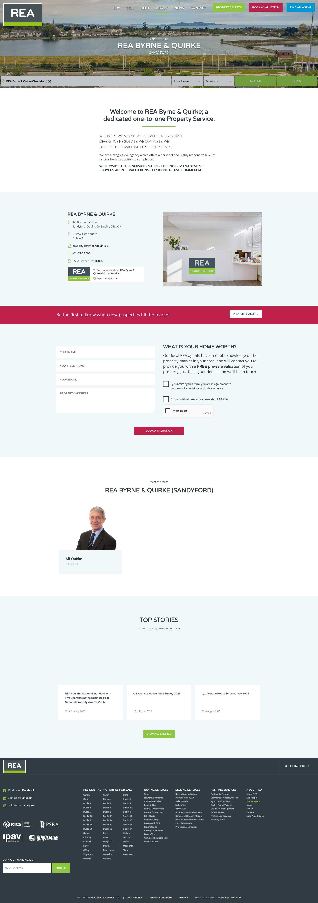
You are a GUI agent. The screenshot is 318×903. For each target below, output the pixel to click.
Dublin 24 (127, 829)
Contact (198, 8)
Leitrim (126, 837)
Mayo (86, 846)
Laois (105, 837)
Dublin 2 (87, 803)
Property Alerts (229, 7)
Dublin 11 (107, 816)
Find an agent (300, 7)
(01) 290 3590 (81, 253)
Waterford (108, 854)
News (179, 8)
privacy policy (214, 388)
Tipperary (88, 854)
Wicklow (107, 859)
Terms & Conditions (161, 898)
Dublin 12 (127, 816)
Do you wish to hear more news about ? (199, 399)
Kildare (126, 833)
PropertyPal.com (231, 898)
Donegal (107, 799)
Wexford (87, 859)
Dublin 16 (88, 825)
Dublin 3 (107, 803)
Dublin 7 (87, 812)
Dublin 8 (107, 812)
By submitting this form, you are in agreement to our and (200, 386)
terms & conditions (188, 388)
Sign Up (61, 868)
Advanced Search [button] (303, 79)
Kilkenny (87, 837)
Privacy (183, 898)
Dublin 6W (128, 808)
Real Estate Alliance (102, 898)
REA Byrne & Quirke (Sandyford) (28, 81)
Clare (125, 795)
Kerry (105, 833)
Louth (126, 841)
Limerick (87, 841)
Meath (106, 846)
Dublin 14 (107, 820)
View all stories (159, 734)
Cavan (106, 795)
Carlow (86, 795)
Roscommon (109, 850)
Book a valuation (265, 7)
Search (255, 81)
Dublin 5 (87, 808)
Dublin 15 (127, 820)
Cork (85, 799)
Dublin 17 (107, 825)
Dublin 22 (107, 829)
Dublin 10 (88, 816)
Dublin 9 (127, 812)
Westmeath (128, 854)
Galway (86, 833)
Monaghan (128, 846)
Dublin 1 (127, 799)
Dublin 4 (127, 803)
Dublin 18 (127, 825)
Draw (297, 81)
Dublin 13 (88, 820)
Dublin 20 (88, 829)
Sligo (125, 850)
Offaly (86, 850)
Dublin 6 (107, 808)
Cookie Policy (134, 898)
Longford (107, 841)
